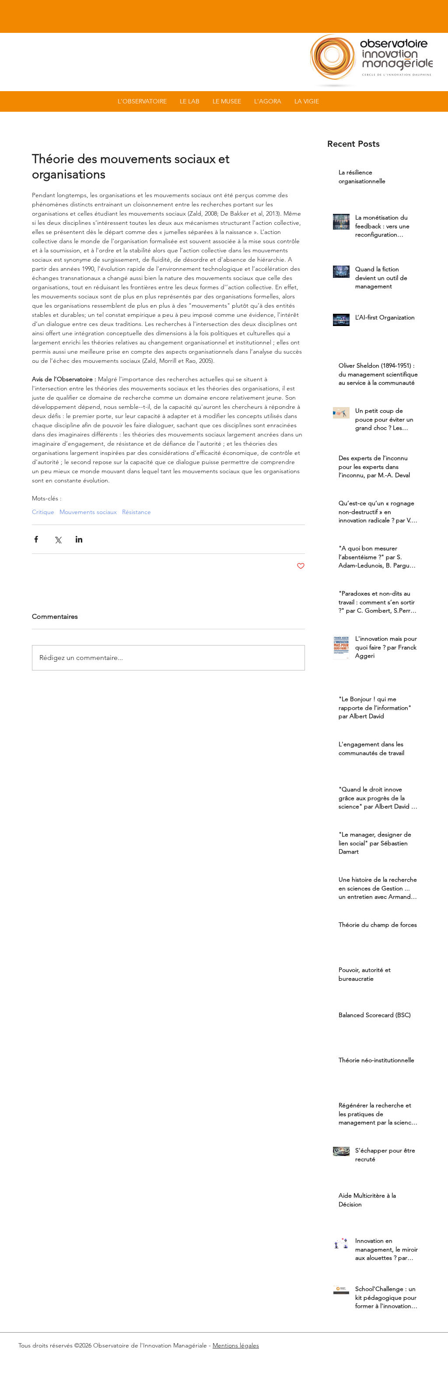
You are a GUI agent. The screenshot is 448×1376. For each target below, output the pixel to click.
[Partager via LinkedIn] (79, 539)
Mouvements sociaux (88, 512)
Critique (43, 512)
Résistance (136, 512)
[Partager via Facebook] (36, 539)
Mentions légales (236, 1345)
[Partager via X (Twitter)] (57, 539)
